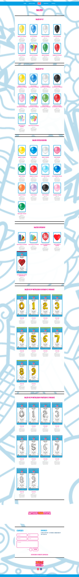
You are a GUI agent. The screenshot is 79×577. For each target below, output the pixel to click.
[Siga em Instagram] (38, 569)
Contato (53, 3)
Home (25, 3)
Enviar (35, 549)
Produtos (46, 3)
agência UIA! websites (43, 575)
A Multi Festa (32, 3)
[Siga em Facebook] (41, 569)
